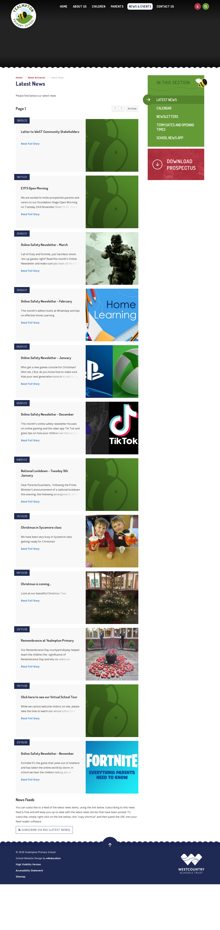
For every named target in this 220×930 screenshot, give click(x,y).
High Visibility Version (28, 864)
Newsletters (167, 116)
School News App (170, 137)
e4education (53, 858)
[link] (115, 108)
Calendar (164, 108)
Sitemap (20, 876)
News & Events (36, 77)
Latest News (57, 77)
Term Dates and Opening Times (175, 127)
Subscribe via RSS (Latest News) (45, 830)
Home (19, 77)
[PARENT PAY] (197, 6)
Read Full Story (30, 143)
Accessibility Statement (29, 870)
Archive (132, 108)
